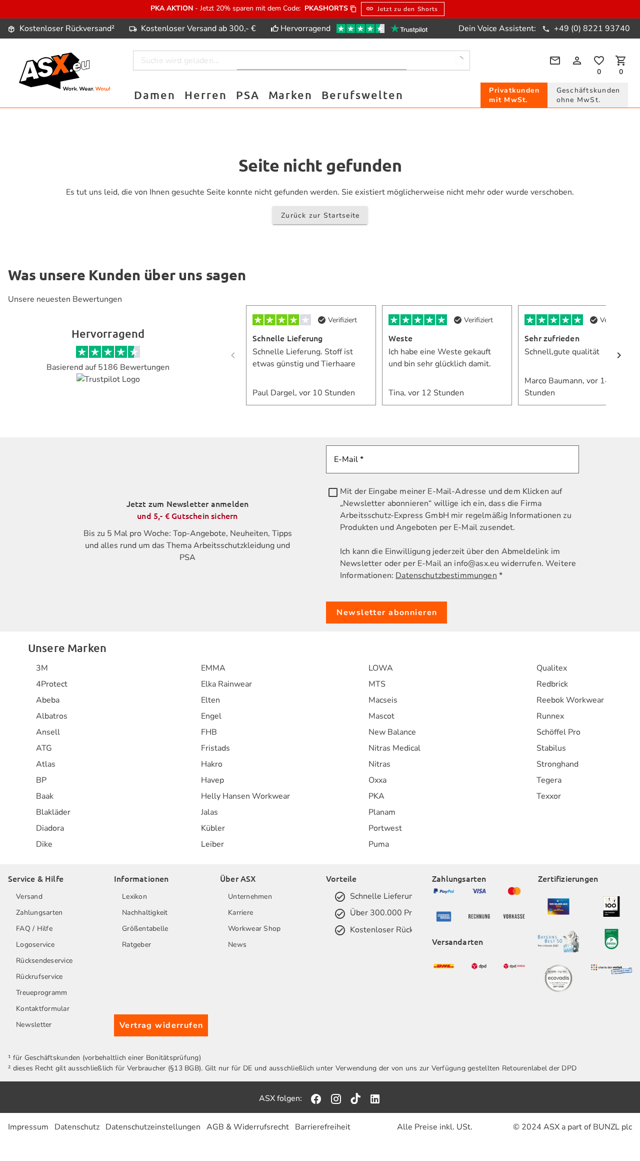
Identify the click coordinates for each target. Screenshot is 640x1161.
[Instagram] (336, 1098)
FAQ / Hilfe (34, 928)
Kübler (213, 828)
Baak (45, 796)
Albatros (52, 716)
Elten (210, 700)
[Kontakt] (555, 61)
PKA (376, 796)
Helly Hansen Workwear (245, 796)
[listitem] (53, 668)
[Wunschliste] (599, 61)
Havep (212, 780)
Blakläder (53, 812)
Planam (382, 812)
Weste (400, 337)
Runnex (550, 716)
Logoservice (35, 944)
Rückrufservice (39, 976)
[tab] (514, 95)
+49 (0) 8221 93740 (591, 28)
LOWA (380, 668)
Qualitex (551, 668)
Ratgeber (136, 944)
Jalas (209, 812)
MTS (377, 684)
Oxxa (377, 780)
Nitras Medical (394, 748)
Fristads (215, 748)
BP (41, 780)
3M (42, 668)
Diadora (50, 828)
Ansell (48, 732)
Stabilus (551, 748)
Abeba (48, 700)
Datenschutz (77, 1126)
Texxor (548, 796)
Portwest (385, 828)
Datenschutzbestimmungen (446, 575)
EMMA (213, 668)
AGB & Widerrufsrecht (247, 1126)
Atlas (46, 764)
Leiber (212, 844)
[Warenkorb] (621, 61)
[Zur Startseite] (64, 73)
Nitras (379, 764)
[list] (53, 756)
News (237, 944)
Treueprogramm (41, 992)
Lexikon (134, 896)
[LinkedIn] (375, 1098)
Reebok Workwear (570, 700)
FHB (209, 732)
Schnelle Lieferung (287, 337)
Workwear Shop (254, 928)
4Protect (52, 684)
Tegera (549, 780)
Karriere (240, 912)
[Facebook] (316, 1098)
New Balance (392, 732)
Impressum (28, 1126)
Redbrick (552, 684)
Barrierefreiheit (322, 1126)
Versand (29, 896)
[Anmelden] (577, 61)
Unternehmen (250, 896)
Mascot (381, 716)
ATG (44, 748)
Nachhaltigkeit (145, 912)
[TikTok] (355, 1098)
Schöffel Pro (558, 732)
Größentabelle (145, 928)
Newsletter (34, 1024)
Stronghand (557, 764)
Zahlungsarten (39, 912)
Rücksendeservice (44, 960)
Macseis (383, 700)
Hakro (211, 764)
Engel (211, 716)
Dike (44, 844)
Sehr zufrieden (552, 337)
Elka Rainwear (226, 684)
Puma (378, 844)
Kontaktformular (43, 1008)
